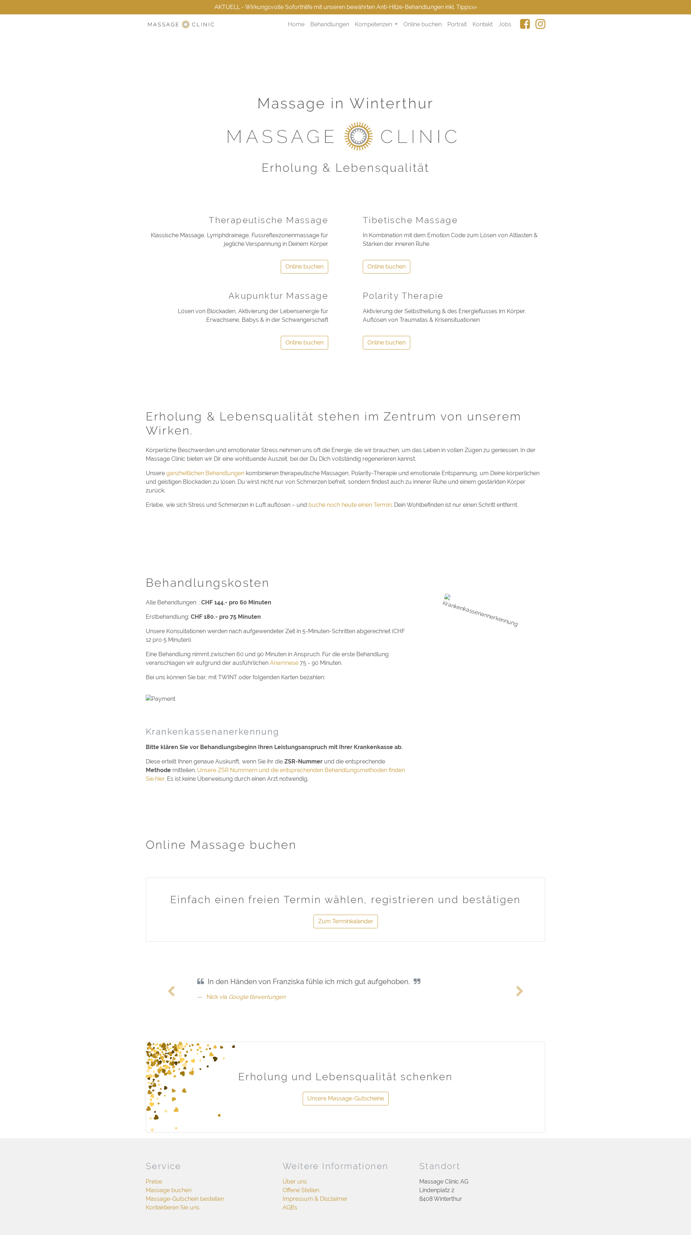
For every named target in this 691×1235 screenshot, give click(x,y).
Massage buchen (168, 1190)
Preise (154, 1181)
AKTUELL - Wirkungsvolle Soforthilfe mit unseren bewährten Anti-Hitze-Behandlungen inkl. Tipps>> (345, 7)
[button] (171, 991)
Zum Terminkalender (345, 921)
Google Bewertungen (257, 996)
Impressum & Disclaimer (315, 1198)
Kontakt (483, 24)
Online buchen (422, 24)
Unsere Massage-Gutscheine (345, 1098)
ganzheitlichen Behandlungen (205, 473)
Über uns (295, 1181)
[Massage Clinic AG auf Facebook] (522, 24)
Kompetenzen (374, 24)
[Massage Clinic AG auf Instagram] (537, 24)
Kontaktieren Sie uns (172, 1207)
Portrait (457, 24)
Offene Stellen (301, 1190)
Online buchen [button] (304, 266)
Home (296, 24)
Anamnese (284, 662)
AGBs (290, 1207)
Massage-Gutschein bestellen (185, 1198)
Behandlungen (329, 24)
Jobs (504, 24)
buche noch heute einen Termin (350, 504)
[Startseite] (181, 24)
